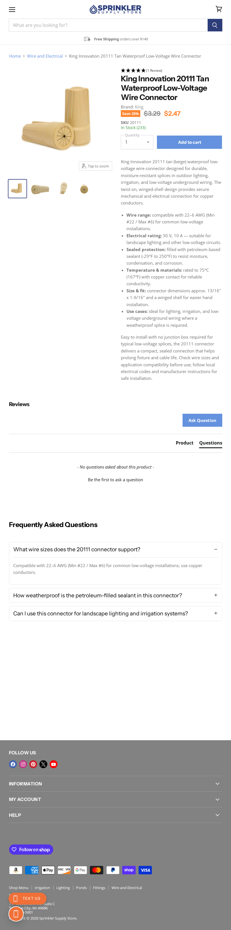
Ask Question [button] (202, 420)
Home (15, 56)
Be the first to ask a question (115, 479)
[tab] (185, 444)
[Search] (215, 25)
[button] (171, 70)
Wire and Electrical (45, 56)
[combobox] (108, 25)
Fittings (99, 887)
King (139, 107)
